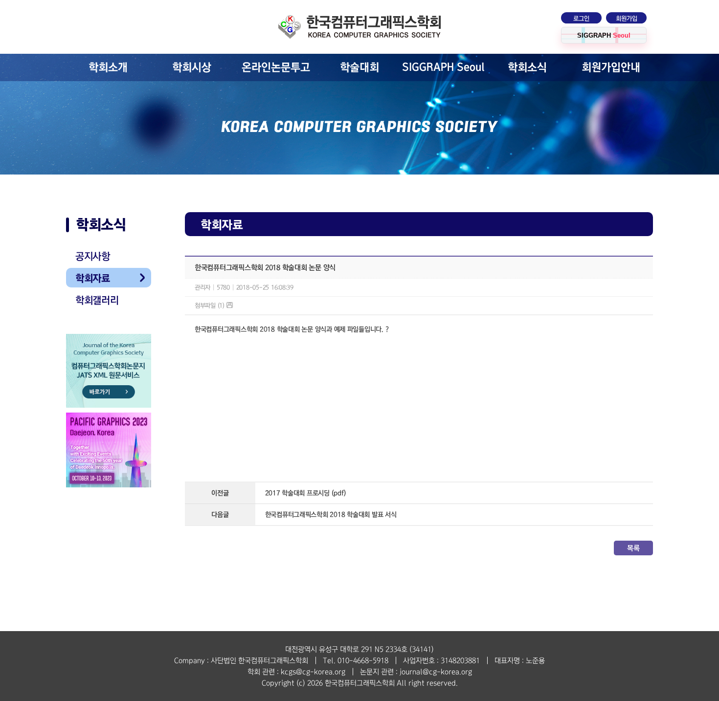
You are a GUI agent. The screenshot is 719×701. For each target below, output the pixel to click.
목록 (633, 548)
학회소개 (108, 67)
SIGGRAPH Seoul (443, 67)
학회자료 (92, 278)
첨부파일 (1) (210, 305)
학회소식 (527, 67)
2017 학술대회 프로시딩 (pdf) (305, 493)
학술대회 (359, 67)
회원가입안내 (611, 67)
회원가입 (626, 18)
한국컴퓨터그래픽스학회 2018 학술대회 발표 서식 (331, 514)
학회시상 (191, 67)
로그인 (581, 18)
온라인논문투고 (276, 67)
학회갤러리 (97, 300)
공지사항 (92, 256)
